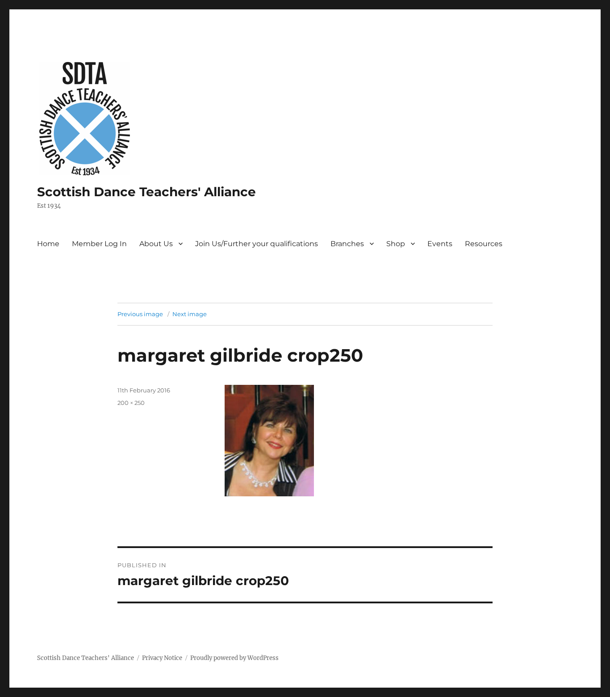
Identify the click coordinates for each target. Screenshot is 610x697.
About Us (156, 243)
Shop (395, 243)
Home (48, 243)
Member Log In (99, 243)
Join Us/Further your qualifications (256, 243)
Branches (347, 243)
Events (439, 243)
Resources (483, 243)
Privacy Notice (162, 658)
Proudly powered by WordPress (234, 658)
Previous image (140, 314)
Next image (189, 314)
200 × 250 (131, 402)
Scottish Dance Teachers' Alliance (146, 191)
